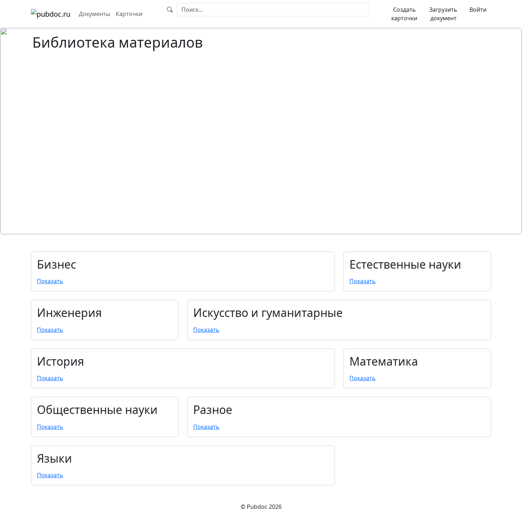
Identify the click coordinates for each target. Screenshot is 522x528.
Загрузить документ (443, 14)
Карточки (129, 14)
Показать (50, 281)
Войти (477, 10)
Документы (94, 14)
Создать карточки (404, 14)
